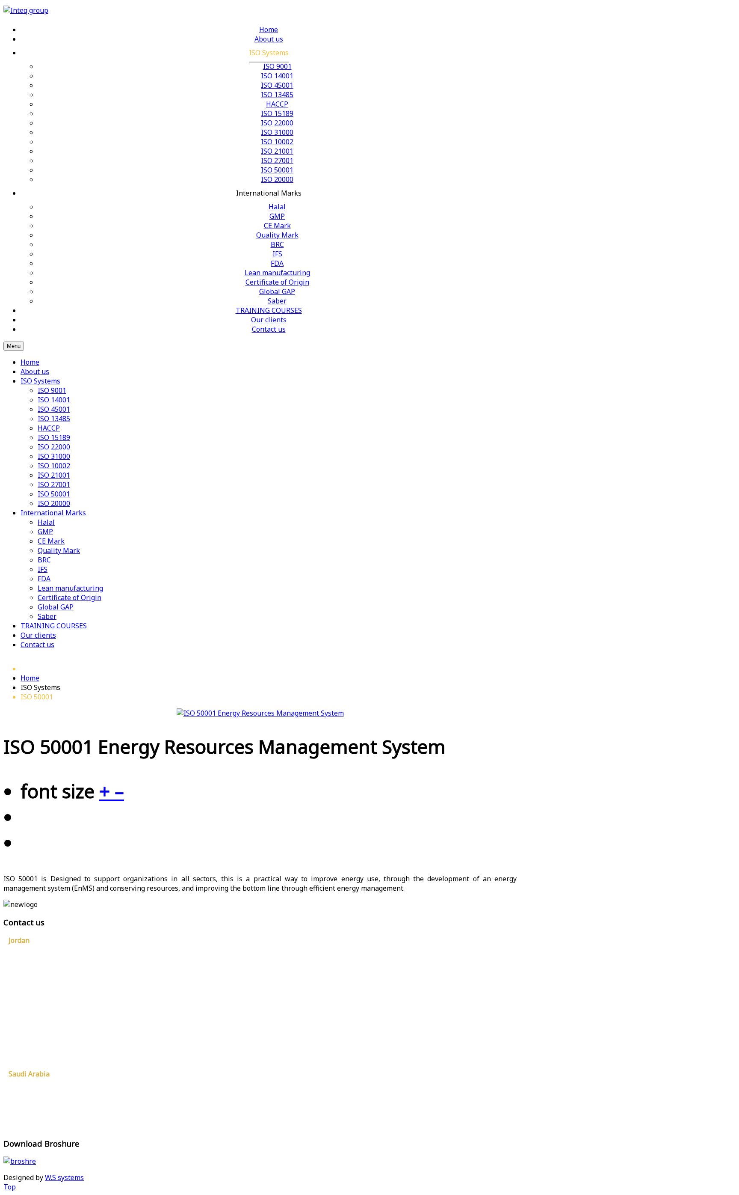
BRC (44, 560)
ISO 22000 (54, 447)
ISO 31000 (54, 456)
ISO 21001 (54, 475)
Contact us (37, 644)
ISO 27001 (54, 484)
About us (35, 371)
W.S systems (64, 1177)
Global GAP (56, 607)
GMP (45, 531)
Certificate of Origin (69, 597)
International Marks (53, 512)
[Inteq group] (25, 10)
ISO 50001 (54, 494)
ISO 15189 (54, 437)
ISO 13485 (54, 418)
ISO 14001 (54, 399)
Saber (47, 616)
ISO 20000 (54, 503)
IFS (42, 569)
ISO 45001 (54, 409)
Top (9, 1187)
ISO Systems (40, 381)
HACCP (49, 428)
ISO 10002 (54, 465)
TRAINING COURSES (54, 625)
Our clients (38, 635)
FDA (44, 578)
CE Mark (51, 541)
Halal (46, 522)
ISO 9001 (52, 390)
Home (30, 362)
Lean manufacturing (70, 588)
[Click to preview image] (260, 713)
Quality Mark (59, 550)
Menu (14, 346)
